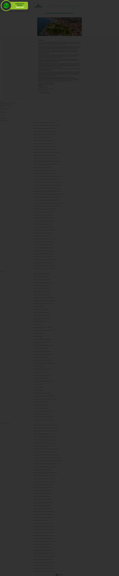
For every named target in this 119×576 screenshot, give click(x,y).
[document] (59, 288)
